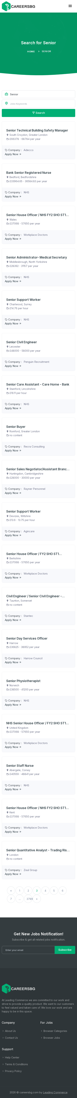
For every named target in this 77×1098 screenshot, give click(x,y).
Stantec (28, 616)
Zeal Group (30, 870)
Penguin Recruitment (36, 361)
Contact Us (11, 1037)
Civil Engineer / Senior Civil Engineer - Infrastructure (34, 596)
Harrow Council (33, 658)
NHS (26, 192)
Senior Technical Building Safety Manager (37, 130)
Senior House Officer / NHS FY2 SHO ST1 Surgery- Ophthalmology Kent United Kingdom (36, 808)
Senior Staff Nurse (20, 765)
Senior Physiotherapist (23, 681)
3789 (29, 899)
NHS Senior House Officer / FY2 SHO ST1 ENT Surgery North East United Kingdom (36, 723)
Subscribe (64, 949)
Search (40, 112)
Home (31, 51)
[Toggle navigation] (70, 6)
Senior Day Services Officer (26, 638)
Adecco (28, 150)
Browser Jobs (51, 1037)
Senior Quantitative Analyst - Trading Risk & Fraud (37, 850)
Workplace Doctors (36, 234)
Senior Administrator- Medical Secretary (36, 257)
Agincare (29, 531)
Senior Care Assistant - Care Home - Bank (37, 384)
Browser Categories (55, 1030)
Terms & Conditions (16, 1064)
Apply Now (12, 154)
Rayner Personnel (34, 489)
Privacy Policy (13, 1071)
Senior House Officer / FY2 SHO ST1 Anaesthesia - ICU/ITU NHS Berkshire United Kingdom (33, 554)
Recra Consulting (34, 446)
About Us (10, 1030)
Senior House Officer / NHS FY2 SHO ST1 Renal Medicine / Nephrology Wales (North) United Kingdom (38, 215)
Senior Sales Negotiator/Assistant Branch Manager (37, 469)
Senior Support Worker (23, 300)
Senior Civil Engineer (21, 342)
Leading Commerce (55, 1092)
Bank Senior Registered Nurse (28, 172)
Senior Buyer (15, 427)
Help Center (11, 1057)
